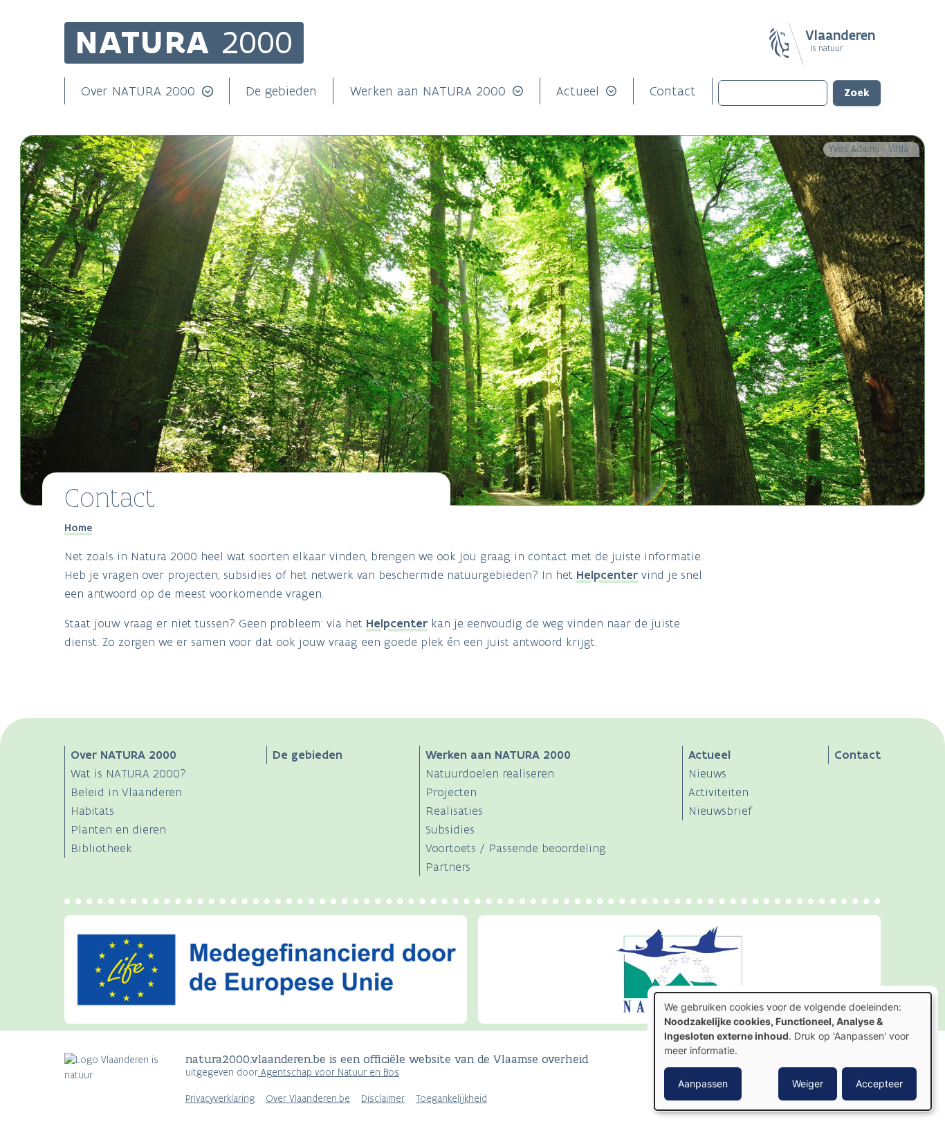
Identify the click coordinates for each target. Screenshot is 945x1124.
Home (78, 528)
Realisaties (454, 810)
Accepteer (879, 1083)
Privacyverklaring (220, 1099)
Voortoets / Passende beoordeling (515, 848)
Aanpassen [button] (703, 1083)
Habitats (92, 810)
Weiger (807, 1083)
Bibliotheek (101, 848)
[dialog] (792, 1051)
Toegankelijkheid (451, 1099)
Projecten (451, 792)
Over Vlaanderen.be (308, 1099)
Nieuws (707, 773)
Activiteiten (718, 792)
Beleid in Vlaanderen (126, 792)
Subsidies (450, 829)
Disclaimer (383, 1099)
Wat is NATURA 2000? (128, 773)
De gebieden (281, 91)
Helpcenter (607, 574)
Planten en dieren (118, 829)
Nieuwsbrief (720, 810)
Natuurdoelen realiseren (489, 773)
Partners (447, 866)
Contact (673, 91)
